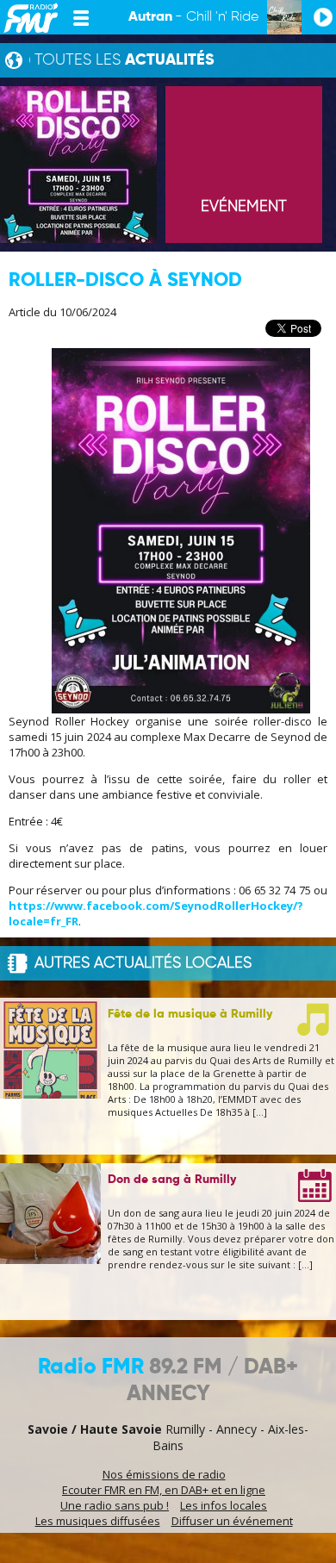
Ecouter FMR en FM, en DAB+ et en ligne (163, 1490)
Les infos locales (223, 1505)
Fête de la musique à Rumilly (190, 1014)
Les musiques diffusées (97, 1521)
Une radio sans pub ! (114, 1505)
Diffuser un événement (232, 1521)
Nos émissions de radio (164, 1474)
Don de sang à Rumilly (172, 1180)
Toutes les (124, 60)
